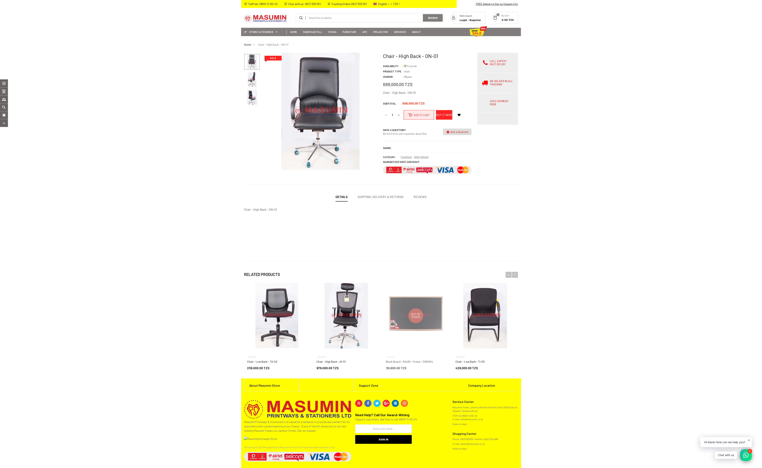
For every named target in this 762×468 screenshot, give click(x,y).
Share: (387, 148)
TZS (395, 2)
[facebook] (367, 403)
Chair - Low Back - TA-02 (262, 361)
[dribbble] (358, 403)
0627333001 (467, 439)
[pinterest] (395, 403)
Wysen (408, 76)
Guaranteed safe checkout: (401, 161)
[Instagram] (404, 403)
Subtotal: (389, 103)
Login (463, 20)
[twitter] (377, 403)
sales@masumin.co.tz (473, 443)
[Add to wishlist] (459, 115)
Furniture (406, 157)
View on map (459, 424)
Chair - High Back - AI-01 (331, 361)
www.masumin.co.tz (323, 447)
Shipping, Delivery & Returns (381, 197)
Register (475, 20)
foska (390, 352)
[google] (386, 403)
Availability (391, 66)
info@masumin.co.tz (472, 419)
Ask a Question (459, 132)
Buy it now (444, 115)
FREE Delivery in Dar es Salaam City (497, 4)
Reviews (420, 197)
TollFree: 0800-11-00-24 (263, 4)
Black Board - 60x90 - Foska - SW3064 (409, 361)
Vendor (388, 76)
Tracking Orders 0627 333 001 (349, 4)
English (383, 4)
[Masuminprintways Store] (297, 409)
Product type (392, 71)
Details (342, 197)
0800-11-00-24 (469, 415)
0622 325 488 (491, 439)
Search (433, 17)
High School (421, 157)
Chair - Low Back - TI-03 (470, 361)
